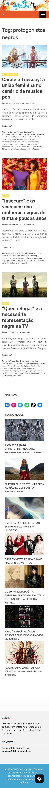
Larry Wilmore (21, 255)
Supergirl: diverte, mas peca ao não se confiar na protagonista (24, 488)
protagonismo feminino (11, 142)
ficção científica (30, 134)
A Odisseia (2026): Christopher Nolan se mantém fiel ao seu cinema (23, 449)
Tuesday (36, 149)
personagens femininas (26, 139)
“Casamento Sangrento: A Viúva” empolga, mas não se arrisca (23, 671)
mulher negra (33, 255)
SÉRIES (5, 196)
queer (32, 371)
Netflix (14, 139)
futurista (40, 134)
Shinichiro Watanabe (15, 149)
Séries (4, 149)
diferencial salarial (26, 253)
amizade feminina (11, 253)
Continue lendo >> (8, 126)
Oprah (23, 366)
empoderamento (8, 134)
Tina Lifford (17, 375)
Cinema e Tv (28, 132)
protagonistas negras (10, 144)
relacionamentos (37, 260)
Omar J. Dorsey (14, 366)
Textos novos (14, 414)
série (40, 146)
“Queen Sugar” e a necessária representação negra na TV (22, 317)
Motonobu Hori (35, 137)
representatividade (26, 146)
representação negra (10, 146)
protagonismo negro (10, 368)
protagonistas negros (10, 371)
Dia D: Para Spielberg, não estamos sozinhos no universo (22, 526)
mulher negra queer (31, 363)
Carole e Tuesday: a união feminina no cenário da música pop (23, 88)
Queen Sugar (24, 371)
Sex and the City (13, 263)
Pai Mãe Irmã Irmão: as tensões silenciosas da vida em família (24, 635)
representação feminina (28, 144)
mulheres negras (8, 258)
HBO (39, 253)
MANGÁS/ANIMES (10, 74)
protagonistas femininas (30, 142)
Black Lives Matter (23, 361)
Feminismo (20, 134)
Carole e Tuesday (16, 132)
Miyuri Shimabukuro (21, 137)
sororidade (28, 149)
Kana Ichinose (7, 137)
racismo (27, 260)
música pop (6, 139)
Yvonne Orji (24, 263)
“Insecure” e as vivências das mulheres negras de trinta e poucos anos (24, 209)
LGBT (21, 363)
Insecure (5, 255)
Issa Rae (12, 255)
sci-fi (36, 146)
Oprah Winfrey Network (35, 366)
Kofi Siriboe (13, 363)
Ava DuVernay (9, 361)
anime (6, 132)
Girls (35, 253)
